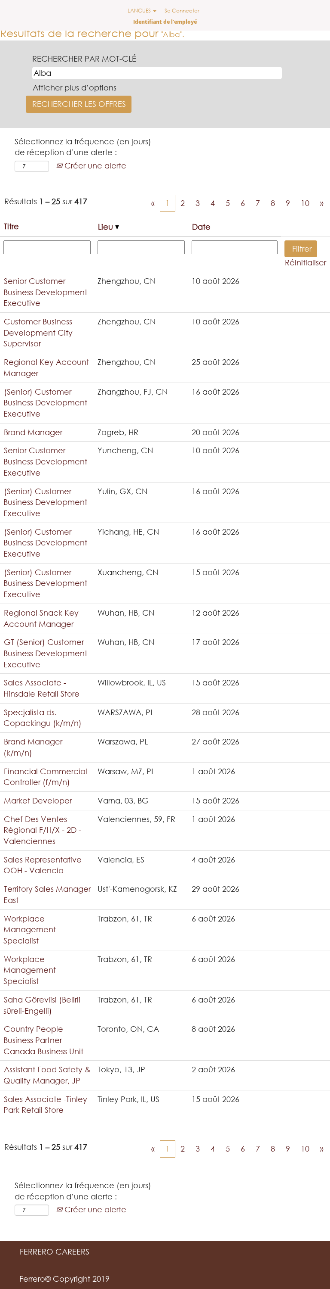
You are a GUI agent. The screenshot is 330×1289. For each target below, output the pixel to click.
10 (305, 203)
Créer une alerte (94, 165)
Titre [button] (11, 226)
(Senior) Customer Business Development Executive (45, 402)
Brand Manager (33, 432)
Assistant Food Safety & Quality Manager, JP (47, 1075)
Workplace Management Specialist (29, 929)
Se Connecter (182, 10)
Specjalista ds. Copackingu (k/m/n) (42, 717)
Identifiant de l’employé (165, 21)
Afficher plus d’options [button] (74, 87)
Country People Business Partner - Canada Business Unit (43, 1039)
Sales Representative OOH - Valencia (42, 865)
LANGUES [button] (140, 10)
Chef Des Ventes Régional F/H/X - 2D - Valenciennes (42, 830)
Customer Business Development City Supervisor (38, 332)
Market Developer (38, 800)
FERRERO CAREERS (54, 1251)
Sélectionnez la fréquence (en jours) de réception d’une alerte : (83, 147)
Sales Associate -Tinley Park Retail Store (45, 1104)
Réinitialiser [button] (305, 262)
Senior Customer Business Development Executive (45, 292)
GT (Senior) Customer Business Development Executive (45, 653)
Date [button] (201, 226)
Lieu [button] (106, 226)
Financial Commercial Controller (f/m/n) (45, 776)
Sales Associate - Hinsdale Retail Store (41, 688)
